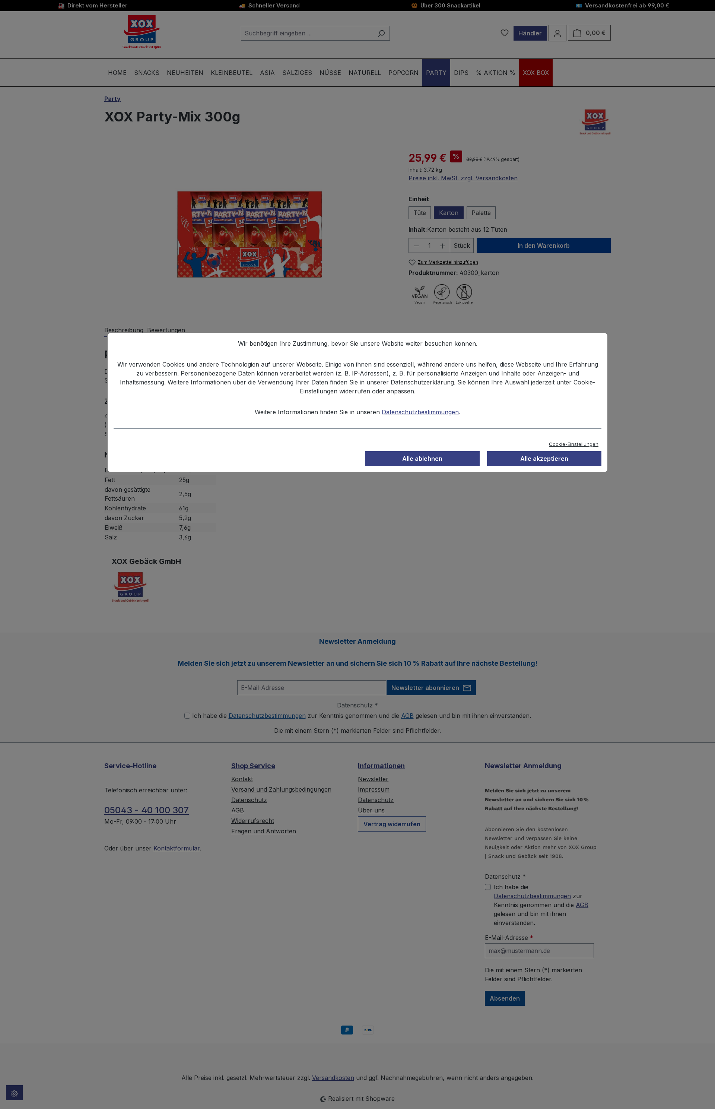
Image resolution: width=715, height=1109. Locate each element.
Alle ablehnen (422, 458)
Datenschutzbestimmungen (420, 412)
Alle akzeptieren (544, 458)
